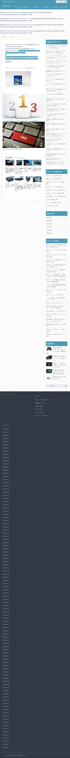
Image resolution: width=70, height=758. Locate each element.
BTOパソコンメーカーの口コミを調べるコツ (55, 250)
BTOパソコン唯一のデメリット (54, 303)
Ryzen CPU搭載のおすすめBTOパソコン (56, 125)
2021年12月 (6, 567)
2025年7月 (6, 432)
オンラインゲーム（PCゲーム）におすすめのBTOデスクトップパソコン (56, 57)
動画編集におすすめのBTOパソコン (55, 71)
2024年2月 (6, 486)
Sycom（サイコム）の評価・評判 (55, 193)
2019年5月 (6, 665)
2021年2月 (6, 599)
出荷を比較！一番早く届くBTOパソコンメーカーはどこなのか (55, 320)
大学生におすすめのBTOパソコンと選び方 (55, 335)
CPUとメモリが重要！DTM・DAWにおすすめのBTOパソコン (55, 105)
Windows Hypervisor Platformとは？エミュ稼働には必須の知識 (59, 371)
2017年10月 (6, 725)
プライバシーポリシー (9, 394)
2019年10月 (6, 649)
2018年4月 (6, 706)
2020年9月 (6, 615)
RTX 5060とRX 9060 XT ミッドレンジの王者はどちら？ (60, 358)
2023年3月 (6, 520)
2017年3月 (6, 747)
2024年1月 (6, 489)
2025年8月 (6, 429)
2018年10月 (6, 687)
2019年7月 (6, 659)
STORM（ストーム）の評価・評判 (55, 190)
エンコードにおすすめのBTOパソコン (55, 85)
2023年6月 (6, 511)
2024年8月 (6, 467)
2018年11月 (6, 684)
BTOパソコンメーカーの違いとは (55, 294)
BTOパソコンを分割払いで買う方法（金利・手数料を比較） (55, 280)
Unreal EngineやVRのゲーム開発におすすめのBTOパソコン (55, 110)
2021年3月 (6, 596)
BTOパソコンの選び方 (63, 7)
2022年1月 (6, 564)
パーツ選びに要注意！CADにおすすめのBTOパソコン (56, 115)
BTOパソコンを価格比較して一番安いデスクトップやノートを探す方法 (55, 275)
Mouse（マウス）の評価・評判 (54, 187)
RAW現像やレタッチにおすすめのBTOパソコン (55, 100)
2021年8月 (6, 580)
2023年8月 (6, 505)
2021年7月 (6, 583)
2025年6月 (6, 435)
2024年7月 (6, 470)
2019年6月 (6, 662)
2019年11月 (6, 646)
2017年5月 (6, 741)
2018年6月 (6, 700)
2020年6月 (6, 624)
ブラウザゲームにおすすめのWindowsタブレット (54, 140)
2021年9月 (6, 577)
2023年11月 (6, 495)
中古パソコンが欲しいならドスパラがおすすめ (55, 315)
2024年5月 (6, 476)
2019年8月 (6, 656)
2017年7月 (6, 735)
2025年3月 (6, 445)
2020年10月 (6, 612)
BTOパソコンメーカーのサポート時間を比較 (55, 290)
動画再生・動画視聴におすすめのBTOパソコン (55, 120)
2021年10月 (6, 574)
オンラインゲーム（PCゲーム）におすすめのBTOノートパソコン (56, 62)
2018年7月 (6, 697)
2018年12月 (6, 681)
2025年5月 (6, 438)
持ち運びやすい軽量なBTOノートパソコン (55, 150)
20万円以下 (49, 224)
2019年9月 (6, 653)
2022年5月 (6, 552)
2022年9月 (6, 539)
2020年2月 (6, 637)
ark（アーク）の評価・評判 (53, 175)
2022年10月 (6, 536)
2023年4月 (6, 517)
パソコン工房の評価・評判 (53, 202)
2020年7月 (6, 621)
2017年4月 (6, 744)
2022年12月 (6, 530)
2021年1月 (6, 602)
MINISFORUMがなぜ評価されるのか (59, 377)
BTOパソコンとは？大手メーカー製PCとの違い (55, 255)
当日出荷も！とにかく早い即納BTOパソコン (55, 145)
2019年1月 (6, 678)
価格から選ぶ (37, 6)
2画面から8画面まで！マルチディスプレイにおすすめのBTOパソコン (55, 135)
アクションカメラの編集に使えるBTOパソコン (55, 80)
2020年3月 (6, 634)
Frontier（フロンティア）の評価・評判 (55, 183)
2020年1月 (6, 640)
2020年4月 (6, 631)
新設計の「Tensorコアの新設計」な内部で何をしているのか (59, 365)
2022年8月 (6, 542)
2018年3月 (6, 709)
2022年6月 (6, 549)
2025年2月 (6, 448)
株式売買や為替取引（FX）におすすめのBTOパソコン (56, 155)
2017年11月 (6, 722)
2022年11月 (6, 533)
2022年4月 (6, 555)
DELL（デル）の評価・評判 (53, 179)
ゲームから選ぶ (54, 6)
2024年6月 (6, 473)
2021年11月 (6, 571)
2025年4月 (6, 441)
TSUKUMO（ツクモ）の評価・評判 (55, 196)
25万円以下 (49, 220)
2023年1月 (6, 527)
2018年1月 (6, 716)
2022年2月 (6, 561)
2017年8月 (6, 731)
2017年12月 (6, 719)
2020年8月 (6, 618)
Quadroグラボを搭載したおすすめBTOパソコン (55, 130)
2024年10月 (6, 460)
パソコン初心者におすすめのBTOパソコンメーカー (55, 299)
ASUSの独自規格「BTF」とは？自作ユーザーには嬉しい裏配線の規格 (56, 350)
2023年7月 (6, 508)
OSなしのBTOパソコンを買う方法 (55, 311)
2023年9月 (6, 501)
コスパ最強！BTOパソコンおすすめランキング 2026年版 (55, 47)
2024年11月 (6, 457)
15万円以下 (49, 227)
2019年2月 (6, 675)
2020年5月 (6, 627)
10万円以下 (49, 230)
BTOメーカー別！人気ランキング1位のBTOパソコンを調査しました (55, 52)
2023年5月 (6, 514)
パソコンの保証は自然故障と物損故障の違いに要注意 (55, 285)
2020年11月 (6, 608)
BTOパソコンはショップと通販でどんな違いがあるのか (55, 270)
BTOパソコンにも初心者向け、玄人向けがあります (55, 260)
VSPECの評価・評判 (51, 206)
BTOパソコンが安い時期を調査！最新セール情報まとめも (55, 245)
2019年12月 (6, 643)
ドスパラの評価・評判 (52, 199)
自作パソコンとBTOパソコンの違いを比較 (55, 330)
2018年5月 (6, 703)
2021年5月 (6, 590)
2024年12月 (6, 454)
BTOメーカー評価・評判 (19, 7)
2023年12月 (6, 492)
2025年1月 (6, 451)
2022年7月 (6, 545)
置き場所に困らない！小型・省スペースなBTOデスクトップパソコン (55, 163)
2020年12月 (6, 605)
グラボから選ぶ (45, 6)
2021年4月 (6, 593)
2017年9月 (6, 728)
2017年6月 (6, 738)
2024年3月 (6, 482)
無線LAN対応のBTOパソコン (54, 159)
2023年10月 (6, 498)
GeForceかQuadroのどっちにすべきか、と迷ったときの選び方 (55, 307)
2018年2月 (6, 713)
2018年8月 (6, 694)
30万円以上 (49, 217)
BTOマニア (6, 6)
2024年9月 (6, 464)
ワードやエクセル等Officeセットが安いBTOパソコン (55, 75)
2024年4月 (6, 479)
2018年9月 (6, 690)
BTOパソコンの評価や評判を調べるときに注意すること (55, 265)
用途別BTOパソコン (28, 6)
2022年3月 (6, 558)
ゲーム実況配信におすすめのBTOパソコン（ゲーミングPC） (55, 67)
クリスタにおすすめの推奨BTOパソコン (55, 95)
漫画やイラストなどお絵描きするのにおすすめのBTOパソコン (55, 90)
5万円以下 (49, 233)
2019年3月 (6, 672)
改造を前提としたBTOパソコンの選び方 (55, 325)
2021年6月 (6, 586)
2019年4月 (6, 668)
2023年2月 (6, 523)
